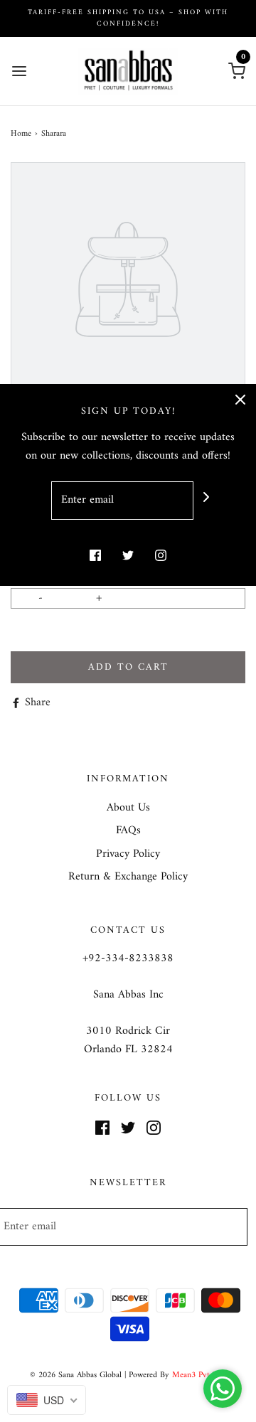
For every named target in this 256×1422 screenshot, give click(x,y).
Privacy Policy (128, 854)
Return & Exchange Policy (128, 877)
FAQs (128, 831)
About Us (128, 808)
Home (21, 134)
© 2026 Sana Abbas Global (76, 1375)
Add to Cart (128, 667)
